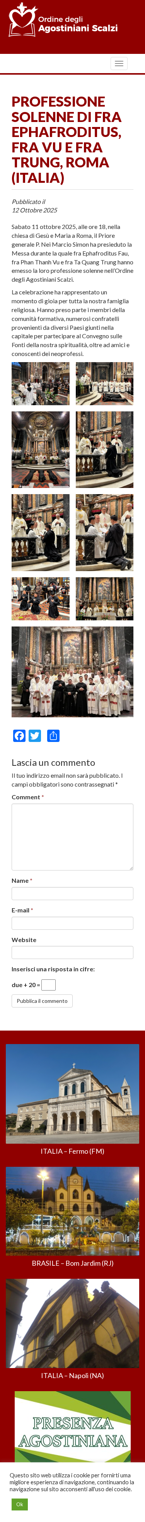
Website (24, 939)
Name (22, 880)
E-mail (22, 910)
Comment (28, 796)
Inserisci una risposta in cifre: (53, 968)
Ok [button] (19, 1504)
